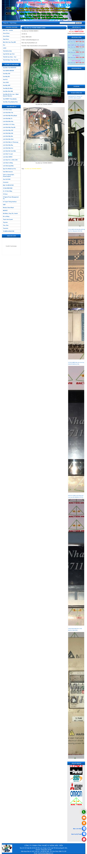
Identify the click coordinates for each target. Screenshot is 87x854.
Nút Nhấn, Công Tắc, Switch (10, 213)
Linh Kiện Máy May (8, 145)
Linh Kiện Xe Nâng (8, 162)
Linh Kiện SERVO (7, 157)
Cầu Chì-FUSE (6, 179)
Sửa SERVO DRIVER (8, 70)
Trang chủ (5, 23)
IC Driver (5, 194)
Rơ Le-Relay (6, 216)
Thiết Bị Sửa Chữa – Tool (9, 57)
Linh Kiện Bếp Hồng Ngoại (10, 115)
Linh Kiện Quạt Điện (8, 165)
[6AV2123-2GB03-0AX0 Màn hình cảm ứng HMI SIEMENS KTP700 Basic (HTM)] (76, 562)
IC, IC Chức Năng (7, 191)
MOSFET (5, 210)
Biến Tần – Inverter (8, 30)
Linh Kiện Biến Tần (8, 112)
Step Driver (6, 39)
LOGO (4, 48)
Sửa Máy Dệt (6, 76)
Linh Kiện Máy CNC (8, 130)
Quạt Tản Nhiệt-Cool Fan (9, 168)
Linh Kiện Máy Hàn (8, 136)
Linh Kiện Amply (7, 109)
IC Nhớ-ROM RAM (7, 188)
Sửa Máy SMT (6, 85)
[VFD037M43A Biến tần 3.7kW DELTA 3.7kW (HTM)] (76, 695)
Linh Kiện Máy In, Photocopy (10, 142)
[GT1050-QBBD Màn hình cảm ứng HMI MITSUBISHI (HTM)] (76, 429)
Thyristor (5, 222)
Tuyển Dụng (13, 23)
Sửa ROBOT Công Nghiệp (10, 99)
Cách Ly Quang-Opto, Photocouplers (8, 175)
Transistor (5, 228)
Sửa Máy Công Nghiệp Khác (10, 102)
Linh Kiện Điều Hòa (8, 121)
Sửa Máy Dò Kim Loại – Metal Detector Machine (11, 95)
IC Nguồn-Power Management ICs (11, 197)
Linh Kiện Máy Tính (8, 148)
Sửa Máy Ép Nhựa (7, 88)
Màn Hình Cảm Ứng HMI (9, 42)
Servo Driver (6, 33)
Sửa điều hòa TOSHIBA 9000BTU (33, 168)
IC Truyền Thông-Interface (10, 201)
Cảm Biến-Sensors (8, 171)
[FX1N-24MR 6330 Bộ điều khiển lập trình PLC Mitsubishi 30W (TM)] (76, 296)
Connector (5, 182)
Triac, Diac (5, 225)
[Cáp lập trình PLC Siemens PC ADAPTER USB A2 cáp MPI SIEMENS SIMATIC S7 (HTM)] (76, 163)
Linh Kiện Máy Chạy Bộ (9, 127)
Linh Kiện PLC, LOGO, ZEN (10, 160)
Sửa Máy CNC (6, 73)
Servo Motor (6, 36)
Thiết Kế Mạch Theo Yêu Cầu (10, 60)
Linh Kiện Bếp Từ (7, 118)
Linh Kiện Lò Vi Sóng (8, 124)
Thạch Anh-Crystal (8, 219)
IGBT (4, 204)
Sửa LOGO (6, 82)
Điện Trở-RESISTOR (8, 185)
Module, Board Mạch (8, 207)
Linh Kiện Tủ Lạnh (8, 154)
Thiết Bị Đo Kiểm (7, 51)
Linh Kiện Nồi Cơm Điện (9, 151)
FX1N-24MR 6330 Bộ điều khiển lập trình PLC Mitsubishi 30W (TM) (76, 230)
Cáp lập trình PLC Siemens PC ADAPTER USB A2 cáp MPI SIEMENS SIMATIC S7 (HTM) (75, 97)
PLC (4, 45)
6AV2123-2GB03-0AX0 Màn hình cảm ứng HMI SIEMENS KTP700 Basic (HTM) (75, 496)
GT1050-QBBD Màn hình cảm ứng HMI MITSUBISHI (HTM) (76, 363)
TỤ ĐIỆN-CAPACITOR (8, 231)
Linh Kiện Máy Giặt (8, 133)
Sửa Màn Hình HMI (8, 91)
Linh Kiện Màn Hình (8, 139)
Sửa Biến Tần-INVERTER (9, 67)
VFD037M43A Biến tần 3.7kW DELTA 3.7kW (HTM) (75, 629)
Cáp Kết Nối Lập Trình (9, 54)
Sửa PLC (5, 79)
